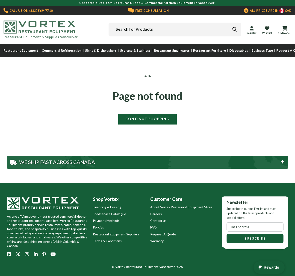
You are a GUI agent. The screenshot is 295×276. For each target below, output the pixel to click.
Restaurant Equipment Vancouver (150, 267)
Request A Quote (163, 234)
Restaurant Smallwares (172, 50)
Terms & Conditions (107, 241)
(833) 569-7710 (31, 10)
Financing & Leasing (107, 207)
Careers (156, 214)
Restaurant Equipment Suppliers (116, 234)
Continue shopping (147, 119)
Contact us (158, 221)
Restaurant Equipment (20, 50)
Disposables (238, 50)
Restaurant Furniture (209, 50)
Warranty (157, 241)
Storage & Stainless (135, 50)
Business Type (262, 50)
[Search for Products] (234, 29)
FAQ (153, 227)
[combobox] (175, 29)
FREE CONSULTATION (151, 10)
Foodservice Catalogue (109, 214)
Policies (98, 227)
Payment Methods (106, 221)
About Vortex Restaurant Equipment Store (181, 207)
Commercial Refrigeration (62, 50)
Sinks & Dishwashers (101, 50)
